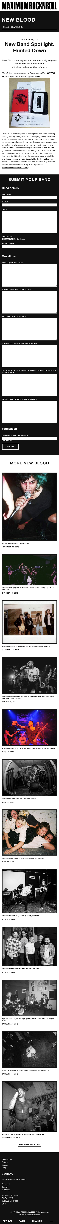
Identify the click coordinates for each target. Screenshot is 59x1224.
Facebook (6, 1184)
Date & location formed (12, 263)
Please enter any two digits (15, 435)
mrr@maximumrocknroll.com (14, 1179)
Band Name (7, 194)
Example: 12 (7, 441)
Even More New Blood (29, 1144)
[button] (51, 1221)
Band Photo (8, 236)
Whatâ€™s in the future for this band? (20, 399)
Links (4, 209)
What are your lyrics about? (15, 316)
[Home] (29, 8)
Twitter (5, 1187)
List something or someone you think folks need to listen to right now (29, 371)
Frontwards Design (33, 1214)
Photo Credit (8, 243)
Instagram (6, 1190)
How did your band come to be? (16, 289)
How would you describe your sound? (19, 343)
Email (5, 202)
